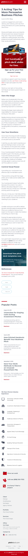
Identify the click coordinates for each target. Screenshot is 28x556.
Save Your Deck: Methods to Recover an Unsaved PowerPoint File (13, 367)
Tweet (6, 287)
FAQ (15, 546)
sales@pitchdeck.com (7, 244)
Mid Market (6, 503)
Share (6, 282)
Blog (20, 546)
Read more (6, 326)
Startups (5, 499)
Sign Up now (14, 76)
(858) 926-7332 (19, 479)
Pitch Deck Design (8, 518)
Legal (18, 548)
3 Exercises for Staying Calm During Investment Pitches (14, 315)
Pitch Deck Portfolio (8, 512)
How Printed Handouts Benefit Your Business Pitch (14, 339)
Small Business (7, 501)
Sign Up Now (7, 265)
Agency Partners (7, 505)
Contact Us (8, 546)
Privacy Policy (11, 548)
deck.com (13, 552)
